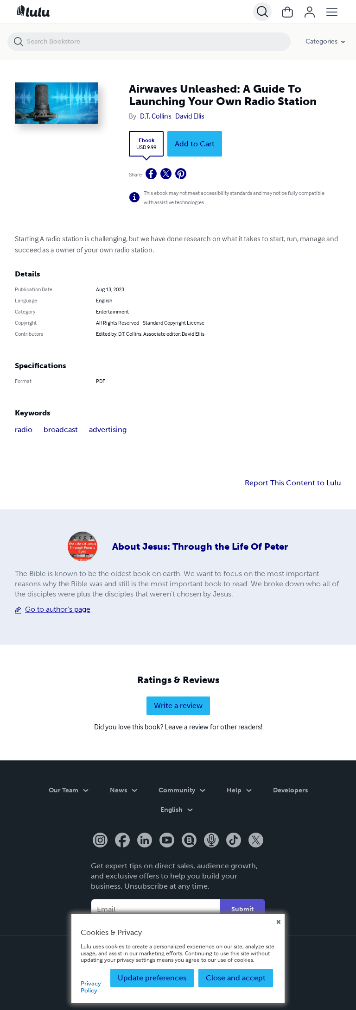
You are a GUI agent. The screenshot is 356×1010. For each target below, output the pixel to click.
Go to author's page (57, 609)
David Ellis (189, 116)
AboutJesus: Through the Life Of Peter (200, 546)
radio (23, 429)
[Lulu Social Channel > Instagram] (100, 841)
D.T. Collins (156, 116)
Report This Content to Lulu (293, 483)
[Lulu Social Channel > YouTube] (166, 841)
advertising (108, 429)
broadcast (61, 429)
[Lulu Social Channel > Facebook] (122, 841)
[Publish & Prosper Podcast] (211, 841)
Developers (290, 790)
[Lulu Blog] (189, 841)
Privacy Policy (91, 986)
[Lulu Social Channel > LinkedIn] (144, 841)
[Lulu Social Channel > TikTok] (233, 841)
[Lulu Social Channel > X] (255, 841)
